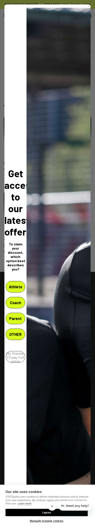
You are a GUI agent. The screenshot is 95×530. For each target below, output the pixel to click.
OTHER (15, 334)
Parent (15, 318)
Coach (15, 302)
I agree (46, 512)
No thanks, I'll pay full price (15, 357)
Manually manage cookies (47, 521)
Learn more (25, 503)
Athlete (15, 286)
